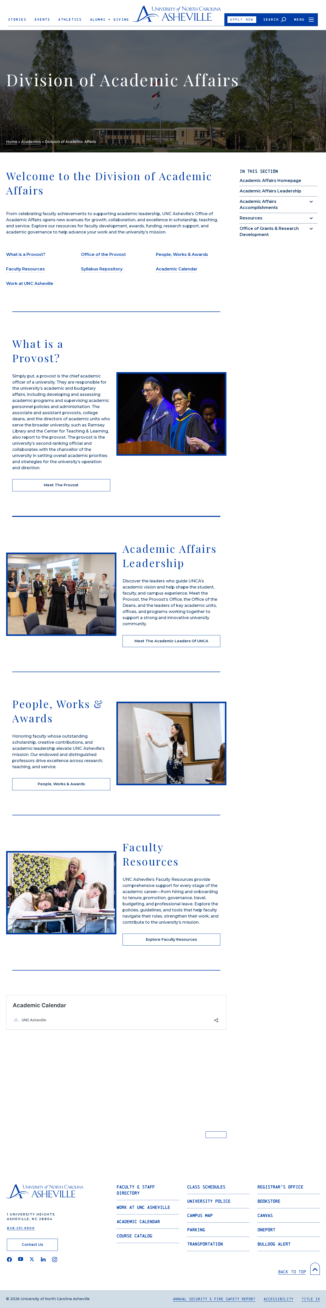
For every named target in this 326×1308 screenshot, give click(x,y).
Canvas (265, 1215)
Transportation (205, 1243)
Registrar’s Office (280, 1186)
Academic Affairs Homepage (270, 180)
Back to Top (292, 1271)
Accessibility (278, 1299)
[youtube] (20, 1259)
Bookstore (268, 1201)
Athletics (70, 19)
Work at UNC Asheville (29, 283)
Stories (17, 19)
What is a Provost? (25, 254)
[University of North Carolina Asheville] (177, 15)
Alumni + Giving (109, 19)
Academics (31, 141)
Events (42, 19)
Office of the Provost (103, 254)
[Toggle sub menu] (311, 202)
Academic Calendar (176, 269)
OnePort (266, 1229)
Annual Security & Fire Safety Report (214, 1299)
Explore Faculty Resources (171, 939)
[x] (32, 1259)
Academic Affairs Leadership (270, 191)
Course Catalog (134, 1235)
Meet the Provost (61, 485)
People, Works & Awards (182, 254)
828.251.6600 (21, 1228)
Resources (251, 218)
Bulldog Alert (274, 1243)
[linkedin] (43, 1259)
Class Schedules (206, 1186)
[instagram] (54, 1259)
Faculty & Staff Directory (136, 1189)
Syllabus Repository (102, 269)
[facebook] (9, 1259)
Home (11, 141)
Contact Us (32, 1244)
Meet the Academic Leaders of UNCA (171, 641)
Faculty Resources (25, 269)
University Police (208, 1201)
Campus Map (200, 1215)
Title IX (311, 1299)
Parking (196, 1229)
